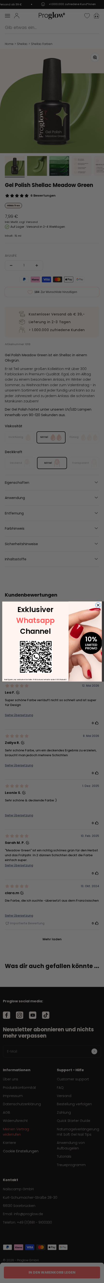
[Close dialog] (98, 605)
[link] (35, 656)
